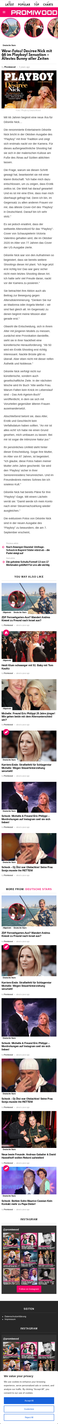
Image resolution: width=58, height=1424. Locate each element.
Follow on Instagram (29, 1289)
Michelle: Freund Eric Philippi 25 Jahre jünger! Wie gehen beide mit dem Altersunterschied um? (28, 716)
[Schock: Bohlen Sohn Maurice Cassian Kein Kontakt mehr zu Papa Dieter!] (29, 1180)
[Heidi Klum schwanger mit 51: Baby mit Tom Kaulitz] (29, 646)
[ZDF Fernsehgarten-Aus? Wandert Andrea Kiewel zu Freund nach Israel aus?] (29, 598)
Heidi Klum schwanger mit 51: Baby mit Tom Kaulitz (34, 31)
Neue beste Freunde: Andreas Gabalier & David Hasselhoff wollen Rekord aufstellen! (29, 1156)
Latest (9, 5)
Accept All (29, 1400)
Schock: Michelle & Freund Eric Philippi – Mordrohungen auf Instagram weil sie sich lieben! (26, 819)
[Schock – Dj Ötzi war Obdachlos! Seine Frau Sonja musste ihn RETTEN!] (29, 848)
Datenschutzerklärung (15, 1316)
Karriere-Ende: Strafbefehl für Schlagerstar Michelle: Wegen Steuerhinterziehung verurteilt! (26, 768)
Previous (1, 28)
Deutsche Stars (20, 612)
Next (56, 28)
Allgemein (7, 612)
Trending (6, 732)
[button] (11, 1241)
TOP (36, 5)
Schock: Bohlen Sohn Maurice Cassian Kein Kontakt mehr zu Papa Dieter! (27, 1202)
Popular (24, 5)
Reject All (29, 1417)
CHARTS (48, 5)
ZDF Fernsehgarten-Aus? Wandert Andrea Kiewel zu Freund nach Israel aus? (10, 29)
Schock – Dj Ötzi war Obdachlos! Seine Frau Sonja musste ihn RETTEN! (27, 869)
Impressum (10, 1319)
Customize (29, 1409)
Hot (6, 633)
